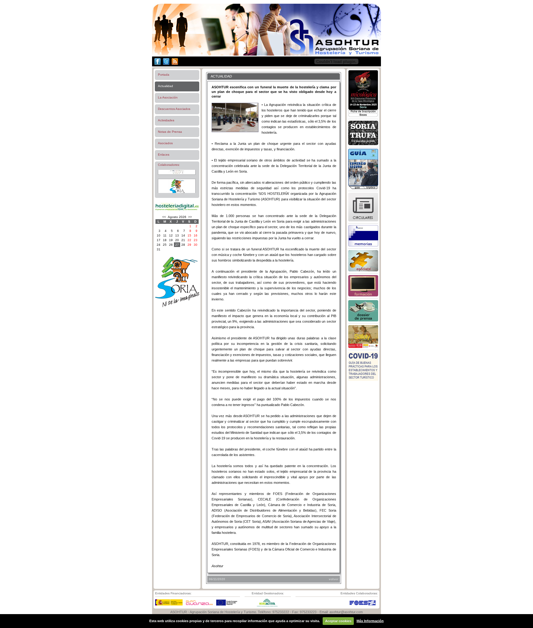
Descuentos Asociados (174, 109)
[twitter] (166, 65)
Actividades (166, 120)
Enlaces (163, 154)
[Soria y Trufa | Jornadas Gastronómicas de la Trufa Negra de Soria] (363, 144)
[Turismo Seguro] (363, 347)
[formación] (363, 295)
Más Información (370, 621)
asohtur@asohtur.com (346, 612)
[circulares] (363, 220)
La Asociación (168, 97)
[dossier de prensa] (363, 320)
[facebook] (157, 65)
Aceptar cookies (338, 621)
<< (164, 217)
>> (190, 217)
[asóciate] (363, 270)
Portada (163, 74)
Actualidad (165, 86)
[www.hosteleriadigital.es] (177, 210)
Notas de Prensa (170, 131)
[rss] (175, 65)
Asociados (165, 143)
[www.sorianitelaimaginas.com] (177, 306)
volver (333, 579)
